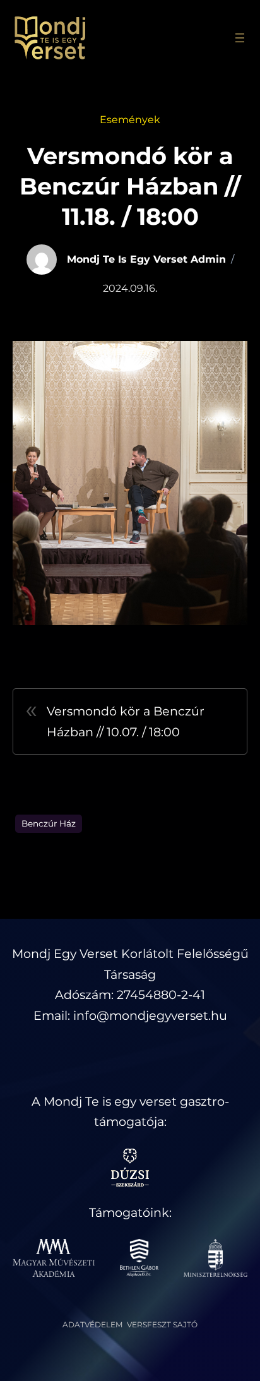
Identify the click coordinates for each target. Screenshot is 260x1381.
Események (130, 120)
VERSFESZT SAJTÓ (162, 1324)
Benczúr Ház (48, 823)
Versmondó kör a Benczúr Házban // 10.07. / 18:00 (125, 721)
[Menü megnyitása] (239, 37)
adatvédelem (92, 1324)
